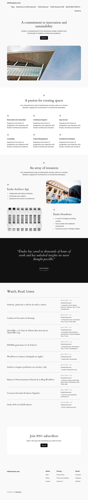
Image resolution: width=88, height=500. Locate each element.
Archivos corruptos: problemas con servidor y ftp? (27, 367)
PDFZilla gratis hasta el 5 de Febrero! (22, 345)
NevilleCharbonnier (66, 303)
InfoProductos (65, 396)
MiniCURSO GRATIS (73, 7)
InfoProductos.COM (57, 7)
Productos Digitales (74, 334)
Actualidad (65, 332)
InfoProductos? (43, 7)
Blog (12, 7)
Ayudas (64, 369)
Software (69, 307)
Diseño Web (65, 359)
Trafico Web (72, 321)
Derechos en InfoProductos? (26, 7)
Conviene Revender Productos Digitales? (23, 393)
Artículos (64, 380)
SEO (78, 382)
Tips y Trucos (76, 307)
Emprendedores (73, 332)
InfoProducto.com (13, 3)
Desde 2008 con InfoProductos (19, 405)
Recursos (63, 307)
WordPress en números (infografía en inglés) (25, 357)
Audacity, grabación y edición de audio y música (26, 305)
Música (75, 305)
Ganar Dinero (64, 382)
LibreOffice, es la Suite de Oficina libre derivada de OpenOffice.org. (27, 332)
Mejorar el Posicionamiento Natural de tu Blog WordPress (30, 380)
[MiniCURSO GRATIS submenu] (80, 6)
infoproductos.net (67, 319)
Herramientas (64, 334)
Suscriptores (76, 319)
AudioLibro (65, 305)
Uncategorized (65, 309)
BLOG (70, 305)
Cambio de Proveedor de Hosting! (21, 318)
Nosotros (78, 11)
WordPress (18, 492)
